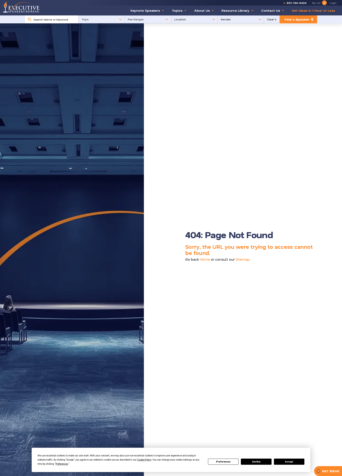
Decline (256, 461)
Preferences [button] (62, 464)
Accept (289, 461)
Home (205, 259)
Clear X (271, 19)
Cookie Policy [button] (144, 459)
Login (333, 2)
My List (318, 2)
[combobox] (54, 19)
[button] (101, 19)
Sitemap (243, 259)
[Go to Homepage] (21, 7)
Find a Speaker (297, 19)
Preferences (223, 461)
